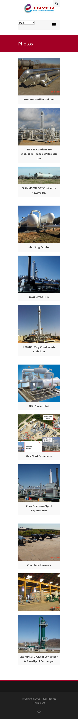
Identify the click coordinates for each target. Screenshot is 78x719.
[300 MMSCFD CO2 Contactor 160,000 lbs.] (39, 175)
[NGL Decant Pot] (39, 383)
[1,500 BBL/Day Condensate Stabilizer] (39, 324)
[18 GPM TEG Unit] (39, 274)
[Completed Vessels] (39, 542)
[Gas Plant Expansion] (39, 433)
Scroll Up (39, 711)
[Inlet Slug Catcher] (39, 224)
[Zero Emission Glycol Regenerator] (39, 483)
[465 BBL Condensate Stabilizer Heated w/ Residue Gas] (39, 126)
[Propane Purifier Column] (39, 76)
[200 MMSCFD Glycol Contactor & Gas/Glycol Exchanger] (39, 634)
